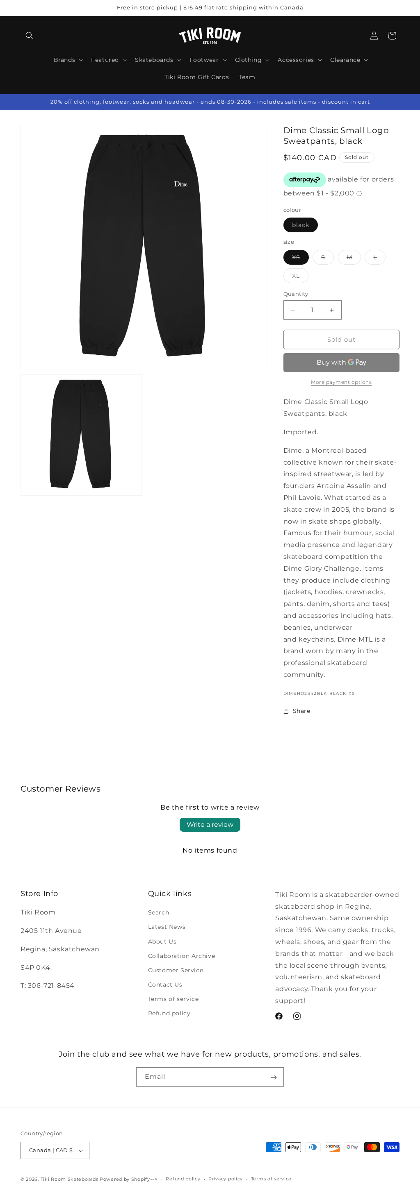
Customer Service (175, 970)
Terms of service (173, 999)
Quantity (295, 293)
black (305, 226)
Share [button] (301, 711)
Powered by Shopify (125, 1179)
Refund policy (169, 1013)
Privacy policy (225, 1179)
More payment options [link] (341, 382)
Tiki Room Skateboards (69, 1179)
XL (300, 277)
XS (300, 259)
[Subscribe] (273, 1077)
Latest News (167, 926)
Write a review (210, 824)
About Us (162, 941)
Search (158, 912)
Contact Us (165, 984)
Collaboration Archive (181, 956)
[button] (30, 36)
